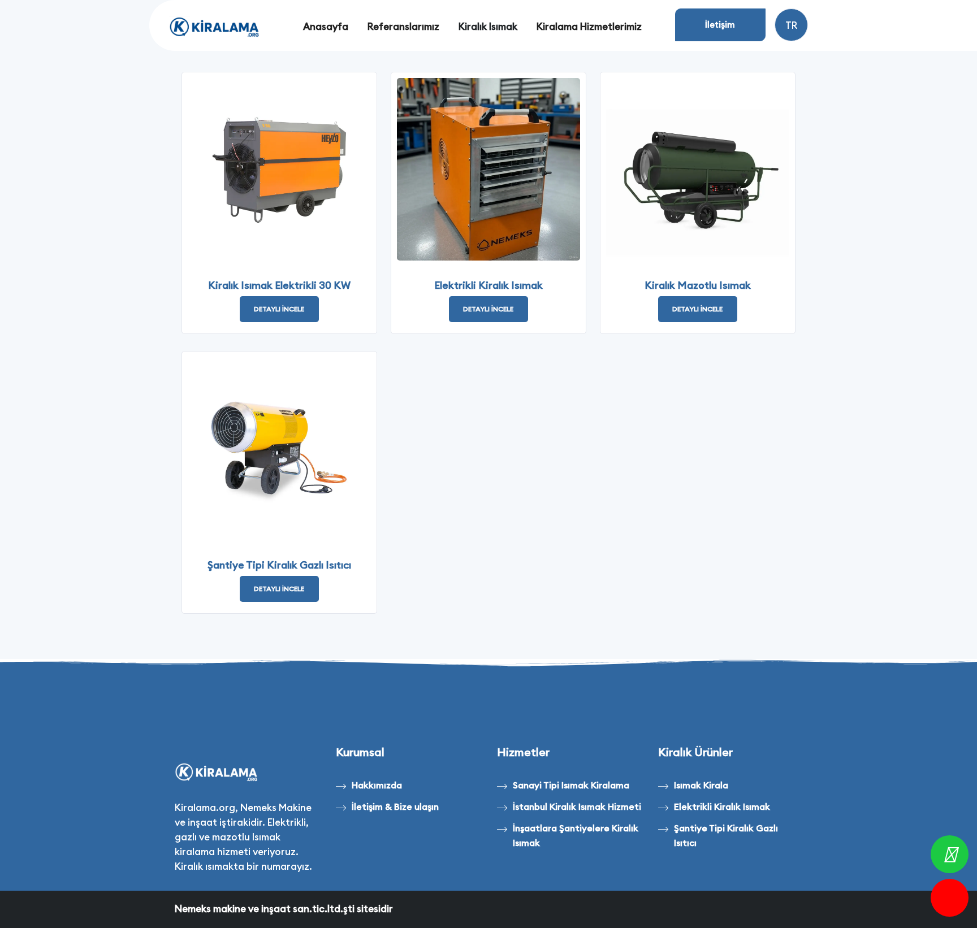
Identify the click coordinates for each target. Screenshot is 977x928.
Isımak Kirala (701, 785)
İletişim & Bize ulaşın (395, 806)
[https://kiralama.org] (215, 27)
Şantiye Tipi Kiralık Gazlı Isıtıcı (279, 564)
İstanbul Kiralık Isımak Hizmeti (577, 806)
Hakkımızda (377, 785)
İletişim (720, 24)
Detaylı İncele (279, 309)
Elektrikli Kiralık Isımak (488, 285)
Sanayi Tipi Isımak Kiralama (571, 785)
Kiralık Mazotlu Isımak (698, 285)
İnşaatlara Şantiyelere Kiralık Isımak (575, 835)
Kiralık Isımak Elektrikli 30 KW (279, 285)
